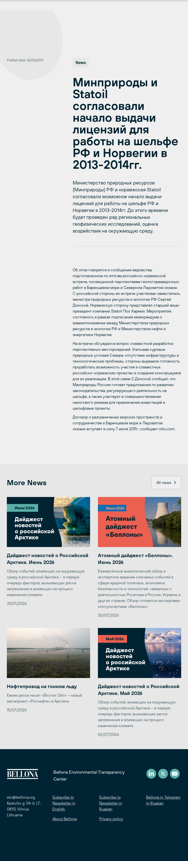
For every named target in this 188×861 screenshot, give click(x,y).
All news (163, 482)
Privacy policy (111, 819)
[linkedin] (151, 774)
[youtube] (175, 774)
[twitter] (163, 774)
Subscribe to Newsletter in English (63, 803)
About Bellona (64, 819)
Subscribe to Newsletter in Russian (110, 803)
